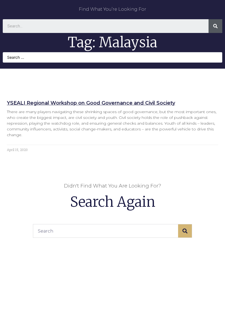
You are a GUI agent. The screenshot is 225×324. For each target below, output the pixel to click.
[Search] (215, 26)
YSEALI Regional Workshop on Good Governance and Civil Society (91, 103)
